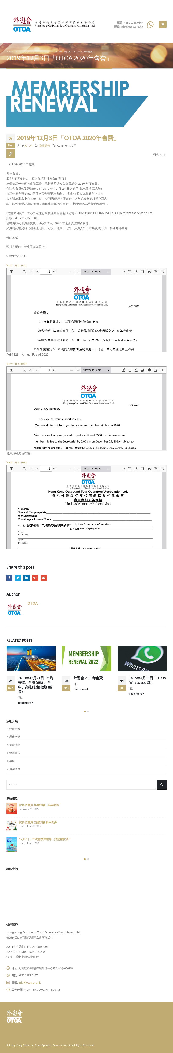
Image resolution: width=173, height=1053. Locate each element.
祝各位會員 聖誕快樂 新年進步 (38, 822)
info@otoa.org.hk (30, 982)
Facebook (9, 578)
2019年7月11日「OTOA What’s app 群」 (147, 680)
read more (25, 703)
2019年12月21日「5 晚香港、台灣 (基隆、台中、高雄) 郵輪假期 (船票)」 (35, 684)
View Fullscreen (16, 265)
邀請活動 (14, 769)
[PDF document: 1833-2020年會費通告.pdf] (86, 310)
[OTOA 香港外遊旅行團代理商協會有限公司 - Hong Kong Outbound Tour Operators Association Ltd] (52, 24)
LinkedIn (26, 578)
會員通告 (44, 145)
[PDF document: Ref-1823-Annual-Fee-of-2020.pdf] (86, 408)
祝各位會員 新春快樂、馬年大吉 (39, 805)
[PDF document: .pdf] (86, 507)
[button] (84, 711)
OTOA (28, 145)
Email (44, 578)
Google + (35, 578)
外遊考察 (14, 728)
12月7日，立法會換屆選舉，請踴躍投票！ (45, 839)
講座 (12, 761)
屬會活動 (14, 736)
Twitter (18, 578)
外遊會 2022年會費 (88, 677)
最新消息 (14, 745)
